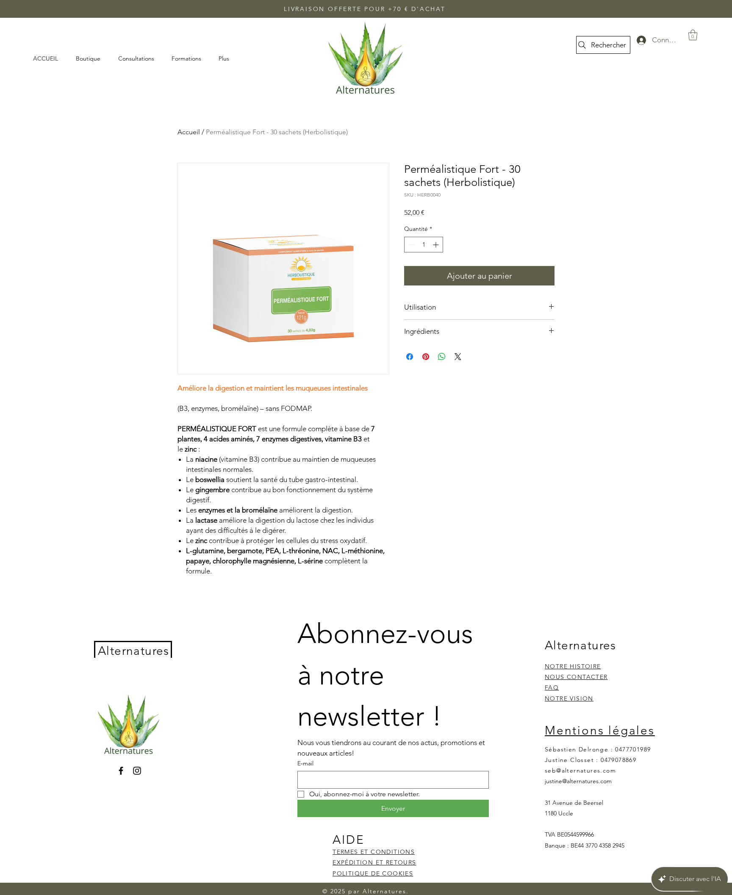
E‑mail (305, 763)
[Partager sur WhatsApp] (442, 357)
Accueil (188, 132)
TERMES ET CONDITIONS (374, 852)
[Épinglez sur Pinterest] (426, 357)
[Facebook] (121, 770)
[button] (692, 35)
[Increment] (436, 244)
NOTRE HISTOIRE (573, 666)
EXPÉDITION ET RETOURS (374, 862)
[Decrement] (410, 244)
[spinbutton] (423, 244)
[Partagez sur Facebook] (410, 357)
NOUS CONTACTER (576, 677)
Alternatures (133, 651)
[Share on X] (458, 357)
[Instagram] (137, 770)
